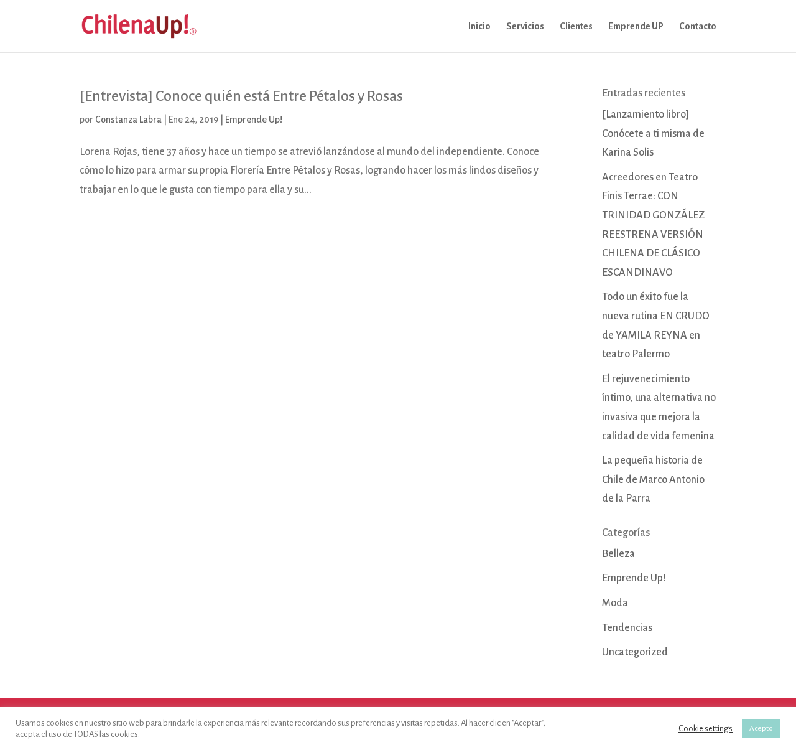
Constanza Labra (128, 119)
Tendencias (627, 628)
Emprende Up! (253, 119)
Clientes (576, 26)
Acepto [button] (761, 728)
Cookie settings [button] (705, 728)
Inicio (479, 26)
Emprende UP (636, 26)
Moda (615, 603)
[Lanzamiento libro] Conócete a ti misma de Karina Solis (653, 133)
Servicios (525, 26)
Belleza (618, 554)
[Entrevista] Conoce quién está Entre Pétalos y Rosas (241, 96)
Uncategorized (635, 652)
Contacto (697, 26)
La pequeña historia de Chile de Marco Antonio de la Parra (653, 479)
